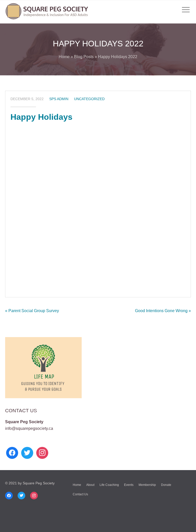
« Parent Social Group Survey (32, 311)
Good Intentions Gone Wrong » (163, 311)
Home (64, 57)
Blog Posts (84, 57)
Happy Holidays (41, 117)
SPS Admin (58, 99)
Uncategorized (89, 99)
